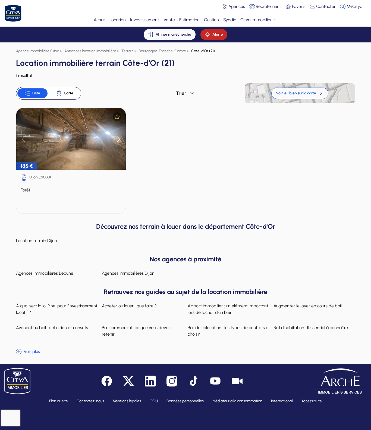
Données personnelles (185, 401)
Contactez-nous (90, 401)
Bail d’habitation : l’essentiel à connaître (310, 327)
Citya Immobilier (256, 19)
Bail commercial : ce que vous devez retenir (136, 331)
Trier (181, 93)
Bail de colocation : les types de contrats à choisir (228, 331)
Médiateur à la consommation (237, 401)
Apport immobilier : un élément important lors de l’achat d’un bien (228, 309)
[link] (299, 93)
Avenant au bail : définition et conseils (52, 327)
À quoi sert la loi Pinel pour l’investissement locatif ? (57, 309)
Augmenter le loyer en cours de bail (307, 305)
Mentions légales (127, 401)
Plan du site (58, 401)
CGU (154, 401)
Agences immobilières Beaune (44, 273)
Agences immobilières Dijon (128, 273)
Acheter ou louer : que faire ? (129, 305)
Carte (68, 93)
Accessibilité (311, 401)
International (282, 401)
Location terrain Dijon (36, 240)
